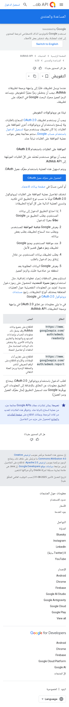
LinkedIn (61, 546)
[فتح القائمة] (61, 4)
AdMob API (39, 4)
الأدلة (37, 60)
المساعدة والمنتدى (53, 16)
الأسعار (62, 505)
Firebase (61, 587)
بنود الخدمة (60, 511)
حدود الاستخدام (58, 499)
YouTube (60, 559)
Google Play (59, 612)
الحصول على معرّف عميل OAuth (44, 178)
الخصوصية (52, 689)
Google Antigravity (55, 600)
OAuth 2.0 (30, 120)
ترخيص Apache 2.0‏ (35, 462)
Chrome (61, 581)
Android (61, 575)
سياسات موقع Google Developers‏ (36, 466)
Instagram (59, 540)
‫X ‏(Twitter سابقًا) (57, 552)
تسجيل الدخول (12, 4)
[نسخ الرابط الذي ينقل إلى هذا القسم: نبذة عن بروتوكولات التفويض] (29, 112)
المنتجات (42, 55)
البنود (63, 689)
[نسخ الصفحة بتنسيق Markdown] (34, 76)
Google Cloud (58, 606)
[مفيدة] (40, 68)
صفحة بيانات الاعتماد (33, 186)
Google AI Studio (56, 593)
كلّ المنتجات (60, 673)
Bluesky (61, 534)
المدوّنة (62, 528)
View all (61, 618)
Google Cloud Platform (52, 661)
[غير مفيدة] (34, 68)
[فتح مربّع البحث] (25, 4)
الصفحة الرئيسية (58, 55)
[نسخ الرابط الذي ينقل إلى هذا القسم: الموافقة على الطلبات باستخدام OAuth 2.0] (12, 149)
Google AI (60, 667)
